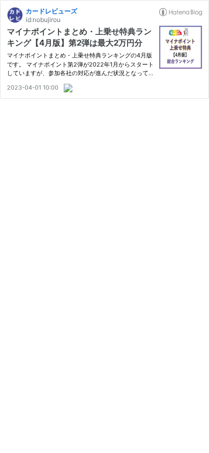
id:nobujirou (43, 20)
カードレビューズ (51, 11)
